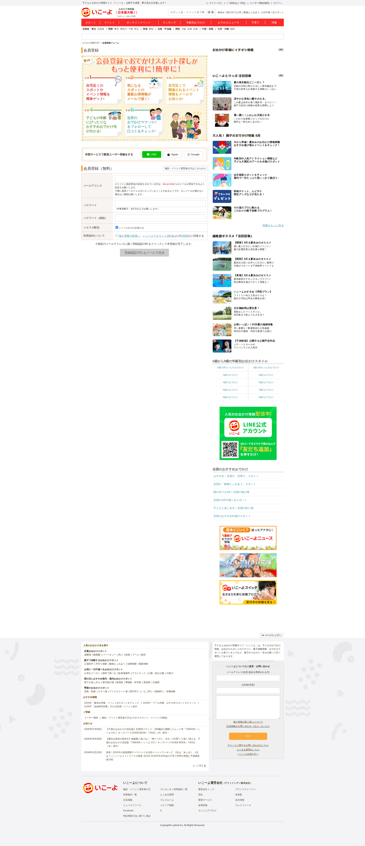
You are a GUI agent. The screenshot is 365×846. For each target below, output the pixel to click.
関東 (110, 29)
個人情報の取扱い (129, 235)
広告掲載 (127, 800)
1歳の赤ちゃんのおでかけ (266, 367)
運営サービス (205, 800)
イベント (109, 22)
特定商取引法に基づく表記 (137, 816)
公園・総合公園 (156, 673)
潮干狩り (134, 691)
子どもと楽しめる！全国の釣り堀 (233, 508)
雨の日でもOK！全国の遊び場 (231, 492)
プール (135, 654)
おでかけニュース (228, 22)
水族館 (156, 682)
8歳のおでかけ (230, 397)
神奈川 (123, 29)
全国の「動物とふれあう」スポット (234, 484)
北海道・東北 (89, 29)
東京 (116, 29)
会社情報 (239, 800)
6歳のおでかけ (230, 389)
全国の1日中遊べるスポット (230, 500)
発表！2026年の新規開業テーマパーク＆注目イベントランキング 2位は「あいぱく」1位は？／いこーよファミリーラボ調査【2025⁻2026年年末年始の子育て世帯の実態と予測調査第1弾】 (153, 756)
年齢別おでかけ (195, 22)
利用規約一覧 (130, 794)
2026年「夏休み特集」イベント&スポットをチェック (111, 703)
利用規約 (185, 235)
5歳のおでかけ (266, 382)
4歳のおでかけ (230, 382)
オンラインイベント (139, 22)
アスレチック (139, 673)
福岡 (232, 29)
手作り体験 (101, 664)
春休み (221, 12)
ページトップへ (273, 635)
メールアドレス (92, 185)
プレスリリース (243, 805)
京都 (189, 29)
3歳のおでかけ (266, 375)
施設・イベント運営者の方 (137, 789)
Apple (174, 154)
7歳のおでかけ (266, 389)
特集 (274, 22)
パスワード (90, 205)
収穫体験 (132, 664)
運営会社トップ (206, 789)
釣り (120, 654)
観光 (143, 654)
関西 (177, 29)
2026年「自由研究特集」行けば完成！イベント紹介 (110, 706)
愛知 (151, 29)
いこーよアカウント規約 (157, 235)
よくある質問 (167, 794)
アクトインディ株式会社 (237, 783)
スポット (90, 22)
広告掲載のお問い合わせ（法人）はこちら (248, 726)
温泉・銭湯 (90, 691)
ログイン (277, 3)
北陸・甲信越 (164, 29)
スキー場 (102, 691)
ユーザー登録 (91, 717)
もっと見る (198, 765)
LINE (153, 154)
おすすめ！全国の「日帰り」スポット (236, 476)
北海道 (100, 29)
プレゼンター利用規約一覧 (173, 789)
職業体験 (143, 664)
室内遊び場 (108, 682)
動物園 (96, 654)
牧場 (127, 654)
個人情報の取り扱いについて (248, 722)
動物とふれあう (252, 12)
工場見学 (88, 664)
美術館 (147, 682)
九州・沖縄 (223, 29)
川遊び (169, 673)
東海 (145, 29)
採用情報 (202, 805)
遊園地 (87, 654)
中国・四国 (207, 29)
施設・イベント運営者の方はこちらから (185, 168)
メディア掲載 (167, 805)
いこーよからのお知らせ (131, 227)
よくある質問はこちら (248, 749)
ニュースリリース (132, 805)
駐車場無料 (124, 673)
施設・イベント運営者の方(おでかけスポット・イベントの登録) (134, 717)
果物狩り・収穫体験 (165, 691)
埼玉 (136, 29)
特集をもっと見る (273, 225)
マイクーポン (216, 3)
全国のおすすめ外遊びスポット (232, 515)
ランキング (169, 22)
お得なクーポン (92, 673)
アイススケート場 (118, 691)
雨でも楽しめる (92, 682)
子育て (255, 22)
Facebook (128, 810)
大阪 (183, 29)
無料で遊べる (109, 673)
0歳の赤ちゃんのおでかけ (230, 367)
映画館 (119, 682)
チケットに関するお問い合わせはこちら (248, 745)
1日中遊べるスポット (273, 12)
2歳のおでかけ (230, 375)
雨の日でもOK (234, 12)
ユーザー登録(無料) (260, 3)
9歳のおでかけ (266, 397)
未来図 (238, 794)
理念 (200, 794)
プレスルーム (167, 800)
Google (195, 154)
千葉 (130, 29)
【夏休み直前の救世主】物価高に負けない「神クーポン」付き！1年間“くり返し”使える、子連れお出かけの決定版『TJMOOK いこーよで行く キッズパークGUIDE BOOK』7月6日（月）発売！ (153, 742)
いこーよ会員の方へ (248, 754)
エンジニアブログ (207, 810)
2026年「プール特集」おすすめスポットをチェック (169, 703)
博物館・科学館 (133, 682)
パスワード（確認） (95, 217)
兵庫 (195, 29)
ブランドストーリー (245, 789)
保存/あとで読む (238, 3)
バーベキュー (109, 654)
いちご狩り (147, 691)
